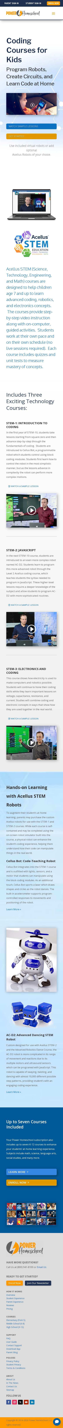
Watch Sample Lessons (24, 126)
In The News (12, 1382)
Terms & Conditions (15, 1368)
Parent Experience (14, 1301)
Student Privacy (13, 1364)
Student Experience (15, 1298)
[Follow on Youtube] (26, 1402)
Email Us (41, 1267)
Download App (13, 1348)
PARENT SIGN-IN (11, 3)
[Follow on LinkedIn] (32, 1402)
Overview (10, 1295)
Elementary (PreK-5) (15, 1320)
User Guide (11, 1342)
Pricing (9, 1308)
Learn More (16, 1172)
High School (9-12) (15, 1327)
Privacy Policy (12, 1361)
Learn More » (13, 909)
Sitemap (10, 1389)
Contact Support (14, 1345)
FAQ (8, 1338)
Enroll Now (17, 1182)
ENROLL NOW (53, 3)
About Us (10, 1379)
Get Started (16, 136)
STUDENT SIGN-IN (33, 3)
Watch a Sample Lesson (24, 486)
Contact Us (11, 1386)
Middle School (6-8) (15, 1323)
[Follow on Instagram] (14, 1402)
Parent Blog (12, 1352)
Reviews (10, 1305)
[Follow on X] (20, 1402)
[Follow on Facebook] (8, 1402)
